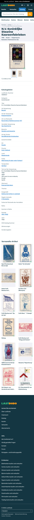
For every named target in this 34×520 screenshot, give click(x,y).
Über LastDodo (6, 411)
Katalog (22, 9)
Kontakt (4, 446)
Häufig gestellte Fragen (8, 442)
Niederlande (5, 155)
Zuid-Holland (6, 150)
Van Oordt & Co (6, 126)
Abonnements (6, 428)
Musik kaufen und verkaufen (10, 493)
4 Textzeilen (5, 199)
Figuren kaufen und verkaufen (10, 480)
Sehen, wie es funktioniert (22, 1)
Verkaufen (13, 9)
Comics (13, 20)
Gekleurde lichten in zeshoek (11, 194)
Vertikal (4, 166)
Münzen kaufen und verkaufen (11, 470)
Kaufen (3, 9)
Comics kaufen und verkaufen (10, 467)
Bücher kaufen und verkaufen (10, 473)
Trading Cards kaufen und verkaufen (12, 500)
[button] (28, 5)
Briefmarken (6, 20)
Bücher (26, 20)
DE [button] (22, 5)
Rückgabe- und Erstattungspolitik (12, 452)
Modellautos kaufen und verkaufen (12, 490)
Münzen (20, 20)
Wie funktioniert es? (7, 439)
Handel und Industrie (8, 131)
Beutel (8, 37)
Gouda (4, 145)
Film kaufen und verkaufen (9, 496)
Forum (30, 9)
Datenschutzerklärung (21, 514)
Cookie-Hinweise (6, 516)
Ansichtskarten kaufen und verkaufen (13, 486)
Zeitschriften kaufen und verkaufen (12, 477)
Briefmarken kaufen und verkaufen (12, 463)
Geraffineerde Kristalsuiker (10, 136)
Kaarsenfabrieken (7, 185)
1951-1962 (5, 214)
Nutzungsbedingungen (7, 514)
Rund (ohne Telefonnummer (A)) (10, 39)
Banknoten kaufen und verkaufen (11, 483)
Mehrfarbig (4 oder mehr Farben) (12, 160)
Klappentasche (16, 37)
